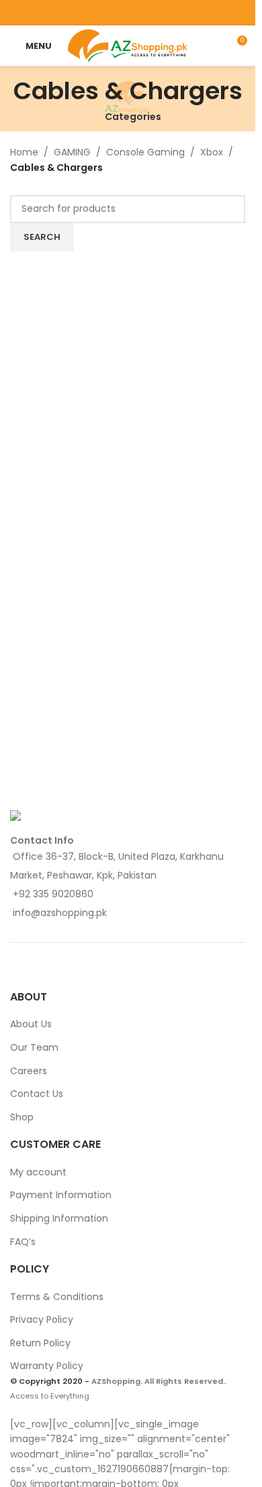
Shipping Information (59, 1218)
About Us (31, 1024)
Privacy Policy (41, 1319)
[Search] (212, 45)
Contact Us (36, 1093)
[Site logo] (128, 45)
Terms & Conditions (56, 1296)
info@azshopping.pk (60, 912)
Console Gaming (145, 152)
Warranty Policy (46, 1365)
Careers (28, 1071)
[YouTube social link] (144, 12)
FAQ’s (23, 1241)
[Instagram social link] (127, 12)
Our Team (34, 1047)
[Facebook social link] (93, 12)
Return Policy (40, 1343)
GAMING (72, 152)
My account (38, 1172)
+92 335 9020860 (53, 894)
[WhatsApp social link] (161, 12)
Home (24, 152)
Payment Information (61, 1195)
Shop (22, 1117)
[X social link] (110, 12)
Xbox (211, 152)
